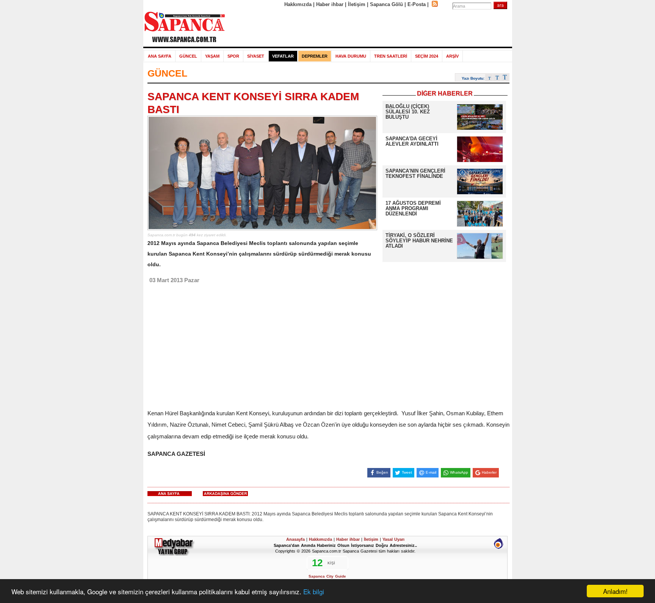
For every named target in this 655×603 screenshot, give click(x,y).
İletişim (356, 4)
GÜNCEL (188, 56)
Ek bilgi (313, 591)
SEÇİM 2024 (426, 56)
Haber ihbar (329, 4)
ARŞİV (452, 56)
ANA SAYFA (159, 56)
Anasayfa (295, 539)
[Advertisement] (369, 27)
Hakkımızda (298, 4)
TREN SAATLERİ (390, 56)
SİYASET (255, 56)
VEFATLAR (283, 56)
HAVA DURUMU (350, 56)
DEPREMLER (315, 56)
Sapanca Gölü (386, 4)
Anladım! (615, 591)
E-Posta (416, 4)
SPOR (233, 56)
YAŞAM (212, 56)
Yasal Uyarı (393, 539)
